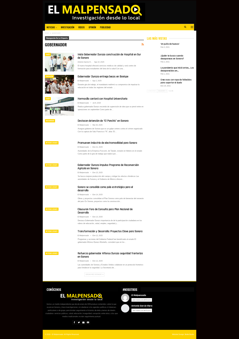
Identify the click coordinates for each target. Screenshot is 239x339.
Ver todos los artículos (142, 300)
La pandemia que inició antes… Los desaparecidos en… (177, 69)
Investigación (67, 27)
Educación (49, 76)
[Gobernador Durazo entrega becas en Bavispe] (59, 84)
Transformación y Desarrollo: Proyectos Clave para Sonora (110, 231)
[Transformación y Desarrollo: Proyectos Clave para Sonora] (59, 239)
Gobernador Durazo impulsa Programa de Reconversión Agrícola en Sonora (108, 166)
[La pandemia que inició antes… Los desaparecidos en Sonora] (153, 70)
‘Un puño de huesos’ (170, 43)
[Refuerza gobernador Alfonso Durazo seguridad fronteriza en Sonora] (59, 261)
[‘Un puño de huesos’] (153, 47)
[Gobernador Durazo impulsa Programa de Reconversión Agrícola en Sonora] (59, 172)
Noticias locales (52, 143)
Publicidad (105, 27)
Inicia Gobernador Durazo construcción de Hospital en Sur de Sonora (109, 56)
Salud (48, 54)
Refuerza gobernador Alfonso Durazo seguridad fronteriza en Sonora (110, 255)
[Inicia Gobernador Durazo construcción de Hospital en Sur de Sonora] (59, 62)
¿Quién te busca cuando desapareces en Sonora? (172, 57)
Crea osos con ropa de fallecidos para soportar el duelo (176, 81)
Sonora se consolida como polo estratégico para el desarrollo (105, 188)
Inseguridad (50, 121)
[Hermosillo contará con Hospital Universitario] (59, 106)
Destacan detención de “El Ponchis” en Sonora (103, 121)
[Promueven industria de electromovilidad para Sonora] (59, 150)
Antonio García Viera (141, 305)
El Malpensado (138, 295)
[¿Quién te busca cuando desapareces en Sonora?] (153, 58)
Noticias (51, 27)
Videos (81, 27)
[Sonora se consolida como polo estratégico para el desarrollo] (59, 194)
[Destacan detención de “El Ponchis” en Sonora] (59, 128)
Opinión (92, 27)
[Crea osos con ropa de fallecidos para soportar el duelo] (153, 82)
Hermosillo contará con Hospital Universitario (102, 99)
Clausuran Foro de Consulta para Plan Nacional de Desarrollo (105, 210)
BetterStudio (189, 334)
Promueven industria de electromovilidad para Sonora (107, 143)
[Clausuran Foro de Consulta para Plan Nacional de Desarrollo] (59, 217)
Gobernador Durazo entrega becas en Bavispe (103, 76)
